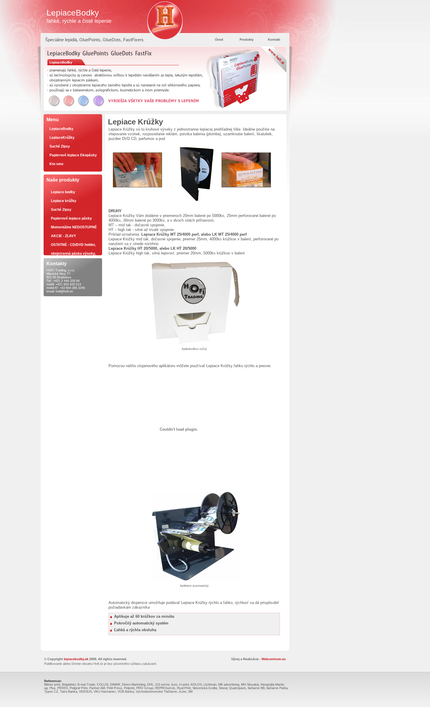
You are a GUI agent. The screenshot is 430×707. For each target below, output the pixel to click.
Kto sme (56, 164)
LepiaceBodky (61, 129)
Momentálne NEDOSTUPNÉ (74, 227)
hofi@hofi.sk (64, 291)
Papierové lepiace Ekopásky (73, 155)
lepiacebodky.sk (76, 659)
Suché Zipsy (59, 146)
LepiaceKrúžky (62, 138)
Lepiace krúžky (63, 201)
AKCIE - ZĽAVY (63, 236)
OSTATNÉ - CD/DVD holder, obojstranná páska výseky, (73, 246)
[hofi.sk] (165, 16)
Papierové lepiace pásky (71, 218)
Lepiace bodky (63, 192)
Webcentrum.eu (274, 659)
